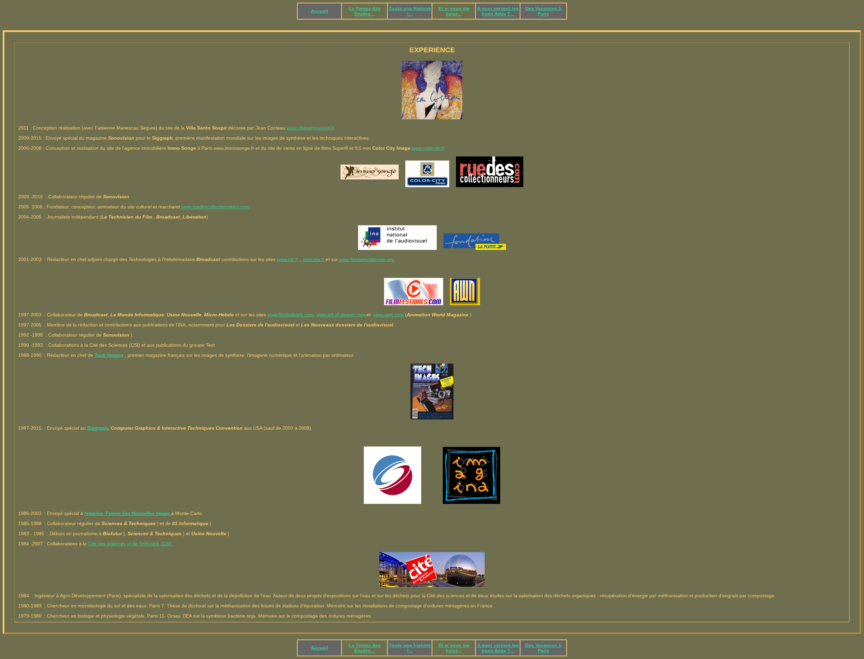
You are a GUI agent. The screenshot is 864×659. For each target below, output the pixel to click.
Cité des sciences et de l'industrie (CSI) (130, 543)
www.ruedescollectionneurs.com (215, 206)
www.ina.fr (314, 259)
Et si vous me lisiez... (453, 11)
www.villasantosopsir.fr (310, 128)
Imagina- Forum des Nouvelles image (127, 513)
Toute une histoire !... (410, 11)
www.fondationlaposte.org (366, 259)
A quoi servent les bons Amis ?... (498, 11)
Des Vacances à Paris (543, 11)
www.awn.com (388, 314)
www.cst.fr (287, 259)
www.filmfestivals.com (290, 314)
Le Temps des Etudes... (365, 11)
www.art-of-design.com (340, 314)
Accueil (319, 11)
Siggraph (97, 428)
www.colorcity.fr (428, 148)
